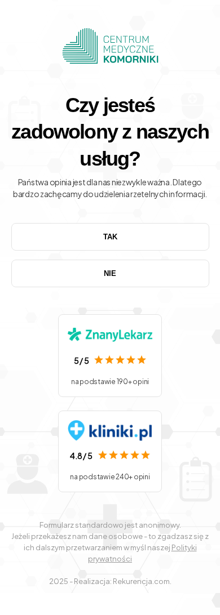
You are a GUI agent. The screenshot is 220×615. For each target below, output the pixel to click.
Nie (110, 273)
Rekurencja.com (141, 581)
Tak (110, 237)
